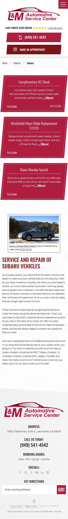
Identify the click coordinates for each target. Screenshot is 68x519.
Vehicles (17, 63)
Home (4, 63)
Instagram (47, 472)
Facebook (20, 472)
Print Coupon (12, 106)
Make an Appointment (32, 50)
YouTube (36, 472)
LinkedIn (42, 472)
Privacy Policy (16, 506)
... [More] (47, 97)
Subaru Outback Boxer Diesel (22, 246)
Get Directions (34, 481)
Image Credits (31, 506)
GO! (61, 490)
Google (25, 472)
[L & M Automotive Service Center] (34, 13)
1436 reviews (55, 28)
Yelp (31, 472)
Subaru (30, 63)
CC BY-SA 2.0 (26, 249)
